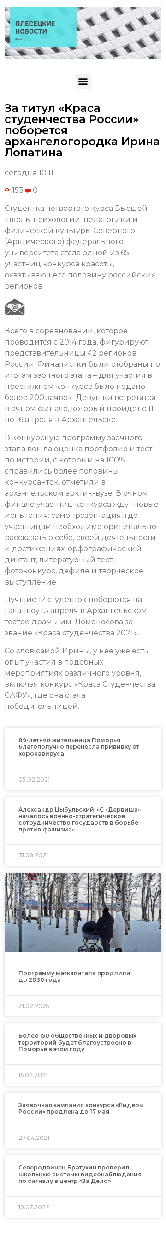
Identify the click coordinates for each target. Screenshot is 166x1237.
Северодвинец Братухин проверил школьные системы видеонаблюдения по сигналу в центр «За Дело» (80, 1174)
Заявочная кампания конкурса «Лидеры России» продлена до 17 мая (81, 1108)
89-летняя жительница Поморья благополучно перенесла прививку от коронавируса (78, 747)
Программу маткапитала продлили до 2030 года (74, 976)
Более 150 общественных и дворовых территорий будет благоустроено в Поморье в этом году (77, 1042)
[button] (83, 81)
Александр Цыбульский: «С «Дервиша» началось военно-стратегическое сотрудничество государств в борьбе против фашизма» (79, 819)
